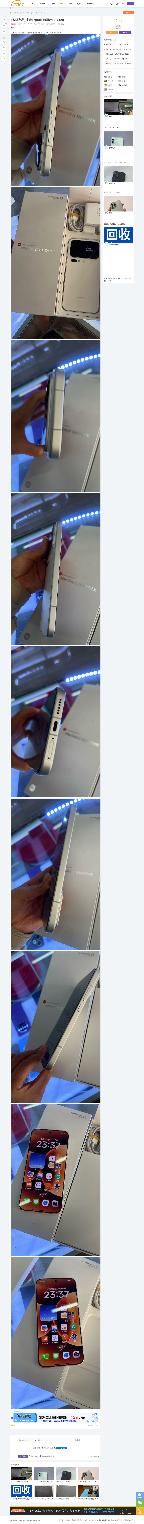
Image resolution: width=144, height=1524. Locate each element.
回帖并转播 (34, 1456)
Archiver (91, 1520)
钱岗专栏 (90, 4)
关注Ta (112, 32)
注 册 (51, 1448)
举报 (97, 1425)
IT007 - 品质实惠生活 (10, 12)
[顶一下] (3, 19)
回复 (15, 1425)
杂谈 (70, 4)
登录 (130, 4)
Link (29, 1440)
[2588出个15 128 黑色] (118, 174)
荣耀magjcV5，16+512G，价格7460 (118, 44)
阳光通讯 (13, 24)
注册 (123, 4)
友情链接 (67, 1520)
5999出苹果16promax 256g (87, 1481)
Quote (33, 1440)
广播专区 (110, 81)
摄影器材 (124, 85)
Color (23, 1440)
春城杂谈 (124, 81)
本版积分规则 (95, 1457)
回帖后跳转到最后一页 (48, 1456)
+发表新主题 (129, 13)
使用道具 (90, 1425)
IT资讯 (42, 4)
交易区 (79, 4)
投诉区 (110, 85)
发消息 (125, 32)
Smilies (39, 1440)
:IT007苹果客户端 (18, 1412)
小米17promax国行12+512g (36, 13)
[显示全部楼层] (51, 24)
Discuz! (35, 1520)
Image (26, 1440)
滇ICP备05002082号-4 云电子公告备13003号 (120, 1520)
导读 (53, 4)
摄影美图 (110, 89)
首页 (33, 4)
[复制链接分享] (3, 59)
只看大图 (60, 24)
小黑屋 (79, 1520)
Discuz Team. (21, 1520)
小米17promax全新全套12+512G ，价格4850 (121, 49)
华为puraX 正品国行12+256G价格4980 (118, 64)
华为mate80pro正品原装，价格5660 (118, 54)
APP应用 (84, 1520)
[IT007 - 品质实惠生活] (18, 6)
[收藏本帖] (3, 31)
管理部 (124, 77)
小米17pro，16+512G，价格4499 (117, 59)
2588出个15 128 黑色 (63, 1481)
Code (36, 1440)
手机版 (74, 1520)
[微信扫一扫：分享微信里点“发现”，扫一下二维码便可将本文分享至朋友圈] (3, 42)
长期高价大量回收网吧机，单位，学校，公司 (117, 279)
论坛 (61, 4)
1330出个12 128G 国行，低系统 (116, 163)
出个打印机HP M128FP (19, 1481)
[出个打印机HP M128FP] (118, 107)
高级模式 (77, 1440)
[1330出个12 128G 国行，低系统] (118, 138)
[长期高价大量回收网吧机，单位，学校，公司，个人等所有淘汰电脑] (118, 235)
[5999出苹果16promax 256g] (118, 203)
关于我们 (61, 1520)
